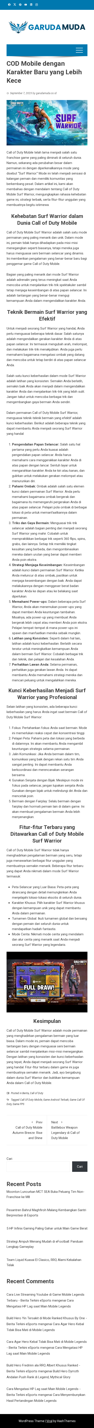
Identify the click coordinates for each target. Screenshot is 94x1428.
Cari (9, 1159)
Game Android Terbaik (56, 1099)
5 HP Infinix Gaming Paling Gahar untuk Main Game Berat (47, 1228)
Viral (49, 1421)
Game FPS (18, 1104)
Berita (25, 1093)
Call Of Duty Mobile (31, 1099)
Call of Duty (36, 1093)
